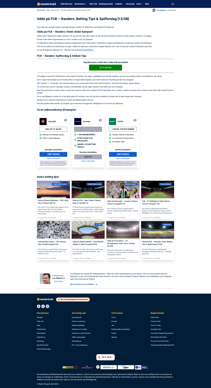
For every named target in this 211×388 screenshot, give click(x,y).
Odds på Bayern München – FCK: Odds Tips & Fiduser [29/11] (53, 201)
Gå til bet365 (105, 67)
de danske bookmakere (84, 50)
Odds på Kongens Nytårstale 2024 (162, 345)
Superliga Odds (156, 329)
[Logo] (46, 300)
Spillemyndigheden (78, 325)
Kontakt (114, 321)
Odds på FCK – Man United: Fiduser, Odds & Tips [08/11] (87, 201)
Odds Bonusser (67, 4)
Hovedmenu (43, 313)
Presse (113, 333)
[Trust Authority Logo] (87, 367)
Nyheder (40, 317)
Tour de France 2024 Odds (160, 341)
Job (112, 325)
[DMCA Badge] (68, 367)
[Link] (53, 193)
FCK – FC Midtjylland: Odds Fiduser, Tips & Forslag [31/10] (156, 202)
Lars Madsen (161, 10)
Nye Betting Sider (43, 345)
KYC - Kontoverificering (79, 345)
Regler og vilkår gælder (53, 158)
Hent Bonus (53, 154)
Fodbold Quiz (41, 329)
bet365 (39, 93)
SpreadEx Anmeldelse (53, 149)
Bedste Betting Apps (44, 349)
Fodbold (118, 4)
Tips (47, 10)
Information (117, 313)
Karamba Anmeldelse (88, 152)
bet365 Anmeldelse (123, 149)
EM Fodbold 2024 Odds (159, 337)
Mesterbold (41, 10)
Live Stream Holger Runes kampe (162, 333)
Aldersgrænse (76, 341)
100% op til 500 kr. (53, 129)
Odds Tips (93, 4)
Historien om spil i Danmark (81, 333)
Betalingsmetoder (106, 4)
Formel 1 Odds (156, 325)
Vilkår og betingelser (78, 337)
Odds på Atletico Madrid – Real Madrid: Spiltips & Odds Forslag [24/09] (88, 243)
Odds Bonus (41, 337)
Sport (138, 4)
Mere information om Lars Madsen (82, 284)
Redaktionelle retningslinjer (120, 329)
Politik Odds (155, 317)
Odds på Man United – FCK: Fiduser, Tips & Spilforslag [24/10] (52, 243)
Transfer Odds (155, 321)
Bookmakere (80, 4)
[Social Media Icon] (38, 306)
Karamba (107, 90)
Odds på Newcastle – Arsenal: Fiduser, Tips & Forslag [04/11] (122, 202)
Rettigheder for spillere (79, 329)
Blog (147, 4)
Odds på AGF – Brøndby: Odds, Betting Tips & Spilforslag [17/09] (157, 243)
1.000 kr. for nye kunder (123, 129)
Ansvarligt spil (79, 313)
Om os (113, 317)
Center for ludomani (78, 321)
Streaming (130, 4)
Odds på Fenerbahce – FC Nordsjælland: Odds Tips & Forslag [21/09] (121, 243)
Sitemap (114, 337)
